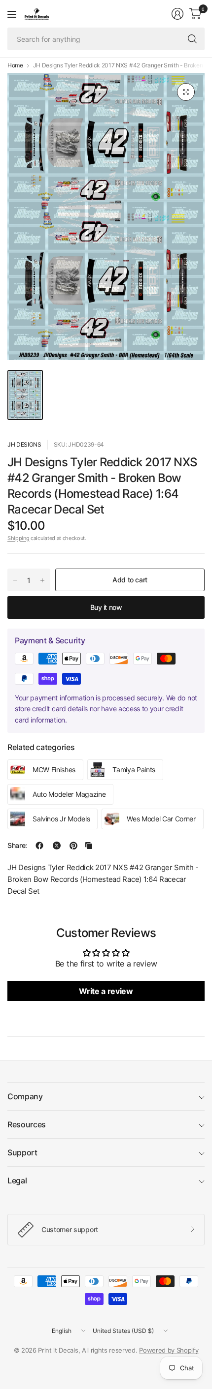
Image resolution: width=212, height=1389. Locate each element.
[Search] (192, 39)
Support (22, 1152)
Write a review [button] (106, 991)
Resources (26, 1124)
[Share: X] (56, 845)
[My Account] (177, 14)
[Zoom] (186, 92)
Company (25, 1096)
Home (15, 65)
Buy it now (106, 607)
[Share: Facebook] (39, 845)
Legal (17, 1180)
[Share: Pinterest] (73, 845)
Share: (17, 845)
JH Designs (24, 444)
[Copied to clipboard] (88, 845)
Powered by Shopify (168, 1350)
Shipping (18, 538)
